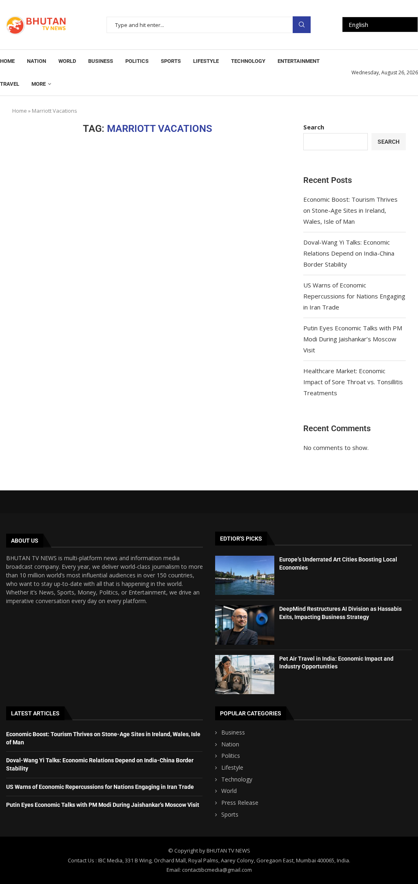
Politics (137, 61)
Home (7, 61)
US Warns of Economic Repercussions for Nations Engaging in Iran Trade (354, 296)
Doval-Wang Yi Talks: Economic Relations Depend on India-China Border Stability (348, 253)
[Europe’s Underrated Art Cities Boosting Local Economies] (244, 575)
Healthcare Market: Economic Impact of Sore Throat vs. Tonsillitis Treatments (353, 382)
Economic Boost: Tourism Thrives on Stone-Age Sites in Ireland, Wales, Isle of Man (350, 210)
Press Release (239, 802)
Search (302, 24)
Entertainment (299, 61)
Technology (248, 61)
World (67, 61)
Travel (9, 84)
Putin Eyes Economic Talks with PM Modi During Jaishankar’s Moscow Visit (352, 339)
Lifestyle (206, 61)
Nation (36, 61)
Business (100, 61)
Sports (171, 61)
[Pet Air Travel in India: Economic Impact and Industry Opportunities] (244, 674)
